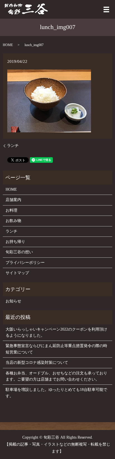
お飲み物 (13, 221)
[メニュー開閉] (106, 9)
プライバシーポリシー (25, 262)
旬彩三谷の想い (19, 252)
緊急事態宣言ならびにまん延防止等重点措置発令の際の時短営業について (56, 349)
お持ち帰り (15, 242)
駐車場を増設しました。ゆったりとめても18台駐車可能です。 (56, 393)
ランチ (13, 146)
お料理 (11, 210)
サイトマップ (17, 273)
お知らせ (13, 301)
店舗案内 (13, 200)
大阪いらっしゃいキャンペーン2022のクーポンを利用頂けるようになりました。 (56, 332)
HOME (8, 45)
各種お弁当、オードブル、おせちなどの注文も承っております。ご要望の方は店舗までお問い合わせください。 (56, 376)
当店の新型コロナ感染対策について (37, 362)
